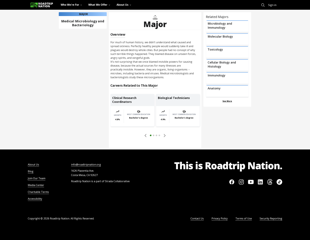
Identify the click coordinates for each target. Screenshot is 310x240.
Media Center (36, 185)
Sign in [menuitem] (272, 5)
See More (227, 101)
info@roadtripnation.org (86, 164)
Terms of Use (243, 218)
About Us (33, 164)
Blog (30, 171)
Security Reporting (271, 218)
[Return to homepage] (41, 5)
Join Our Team (36, 178)
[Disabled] (145, 135)
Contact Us (197, 218)
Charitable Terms (38, 192)
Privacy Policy (220, 218)
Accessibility (35, 198)
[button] (155, 136)
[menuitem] (263, 5)
